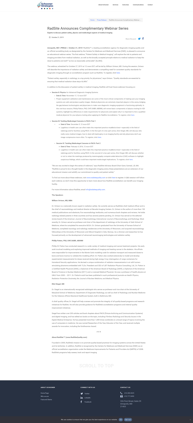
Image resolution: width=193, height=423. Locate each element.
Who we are (45, 396)
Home (92, 20)
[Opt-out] (190, 420)
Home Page (45, 393)
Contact (150, 5)
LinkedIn (87, 398)
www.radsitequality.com (96, 178)
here (118, 73)
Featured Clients (46, 399)
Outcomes (125, 5)
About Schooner (103, 5)
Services (115, 5)
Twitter (86, 394)
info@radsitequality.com (95, 189)
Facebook (87, 402)
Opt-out (128, 419)
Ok (121, 419)
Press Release (102, 20)
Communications (138, 5)
